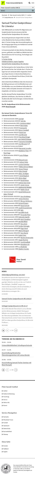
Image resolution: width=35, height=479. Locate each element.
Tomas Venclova (23, 199)
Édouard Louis (23, 160)
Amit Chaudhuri (26, 219)
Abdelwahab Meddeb (25, 187)
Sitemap (5, 434)
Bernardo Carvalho (25, 148)
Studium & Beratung (9, 394)
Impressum (6, 425)
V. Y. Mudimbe (22, 247)
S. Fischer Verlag (7, 59)
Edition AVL (6, 402)
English (5, 451)
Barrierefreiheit (7, 431)
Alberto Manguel (23, 231)
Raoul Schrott (25, 206)
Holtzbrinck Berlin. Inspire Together (13, 61)
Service (5, 399)
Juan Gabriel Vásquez (24, 139)
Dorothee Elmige (24, 137)
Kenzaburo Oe (25, 244)
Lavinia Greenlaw (23, 164)
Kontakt (5, 423)
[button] (3, 330)
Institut (29, 15)
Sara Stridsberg (25, 196)
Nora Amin (24, 224)
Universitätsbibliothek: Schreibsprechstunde (17, 345)
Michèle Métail (22, 222)
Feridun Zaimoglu (24, 226)
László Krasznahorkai (25, 208)
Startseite (4, 15)
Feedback (6, 449)
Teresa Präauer (23, 169)
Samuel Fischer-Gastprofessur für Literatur (15, 64)
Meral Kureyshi (10, 107)
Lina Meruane (22, 135)
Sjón (22, 210)
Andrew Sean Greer (24, 183)
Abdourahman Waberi (26, 167)
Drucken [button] (5, 446)
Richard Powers (23, 203)
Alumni (5, 405)
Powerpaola (23, 128)
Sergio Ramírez (23, 240)
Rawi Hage (7, 153)
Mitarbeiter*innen (8, 420)
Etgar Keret (24, 228)
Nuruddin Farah (23, 212)
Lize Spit (21, 119)
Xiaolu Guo (22, 132)
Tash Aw (23, 121)
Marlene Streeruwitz (27, 238)
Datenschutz (6, 428)
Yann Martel (24, 233)
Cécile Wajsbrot (24, 176)
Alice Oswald (23, 171)
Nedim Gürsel (25, 190)
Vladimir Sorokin (23, 249)
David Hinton (25, 180)
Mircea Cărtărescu (26, 201)
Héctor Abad (22, 178)
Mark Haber (24, 125)
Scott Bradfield (25, 242)
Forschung (6, 397)
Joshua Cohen (23, 162)
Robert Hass (22, 235)
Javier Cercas (24, 185)
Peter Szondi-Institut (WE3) (17, 15)
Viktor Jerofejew (23, 174)
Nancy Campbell (23, 130)
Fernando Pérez (25, 215)
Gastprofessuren (8, 17)
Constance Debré (25, 123)
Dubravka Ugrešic (24, 217)
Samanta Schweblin (25, 142)
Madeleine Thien (23, 151)
